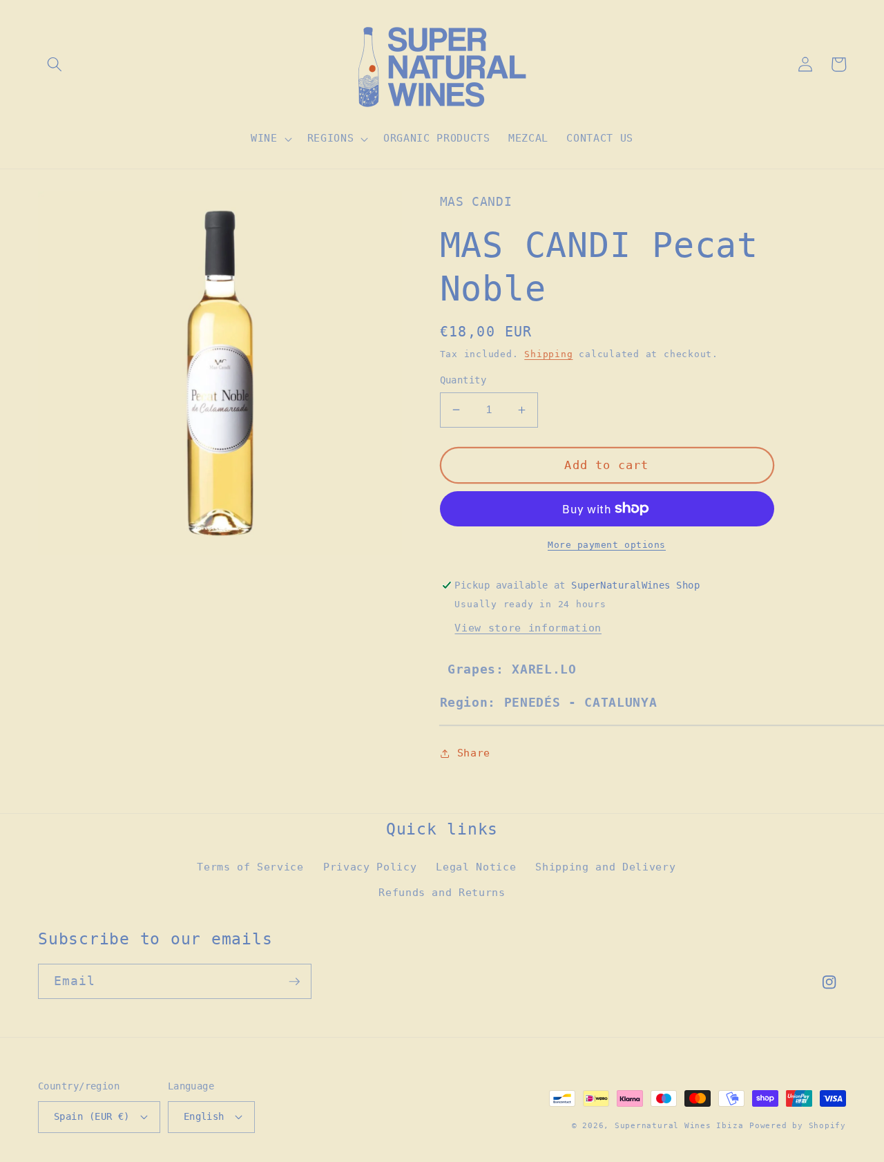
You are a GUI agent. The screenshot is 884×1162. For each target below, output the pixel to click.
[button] (54, 64)
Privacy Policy (369, 867)
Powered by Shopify (797, 1125)
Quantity (463, 379)
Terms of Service (250, 867)
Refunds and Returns (442, 892)
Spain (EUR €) (92, 1116)
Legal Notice (476, 867)
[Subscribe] (294, 982)
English (204, 1116)
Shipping (548, 354)
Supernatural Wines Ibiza (679, 1125)
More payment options (607, 545)
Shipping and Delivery (605, 867)
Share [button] (473, 753)
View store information (528, 628)
